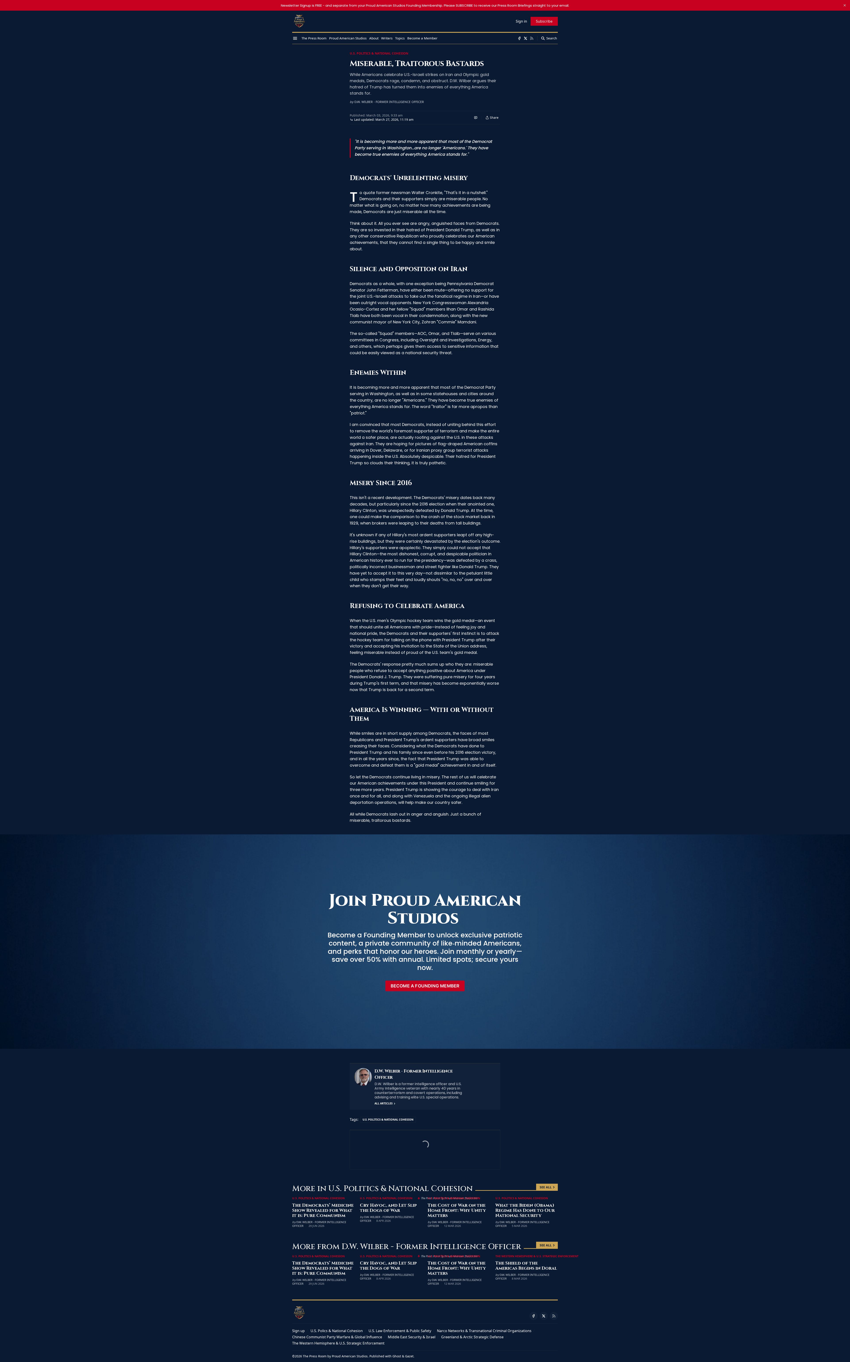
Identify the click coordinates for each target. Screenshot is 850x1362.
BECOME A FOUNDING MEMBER (425, 986)
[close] (844, 5)
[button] (298, 1330)
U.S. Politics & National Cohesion (379, 53)
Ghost (396, 1356)
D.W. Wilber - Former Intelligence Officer (389, 102)
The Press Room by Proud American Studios (335, 1356)
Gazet (409, 1356)
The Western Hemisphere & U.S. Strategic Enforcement (536, 1256)
